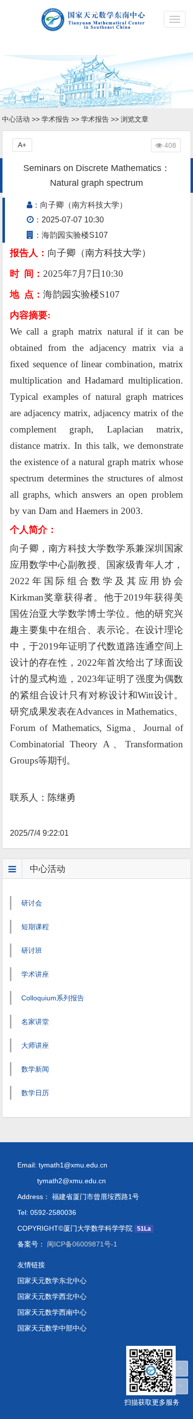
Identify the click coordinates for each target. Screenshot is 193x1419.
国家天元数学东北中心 (52, 1281)
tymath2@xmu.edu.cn (61, 1181)
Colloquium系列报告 (52, 998)
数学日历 (35, 1093)
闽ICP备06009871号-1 (81, 1244)
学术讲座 (35, 974)
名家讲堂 (35, 1022)
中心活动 (16, 119)
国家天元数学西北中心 (52, 1296)
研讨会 (31, 903)
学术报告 (55, 119)
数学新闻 (35, 1069)
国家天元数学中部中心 (52, 1328)
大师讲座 (35, 1045)
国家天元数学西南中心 (52, 1312)
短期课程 (35, 927)
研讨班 (31, 950)
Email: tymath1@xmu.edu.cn (62, 1165)
